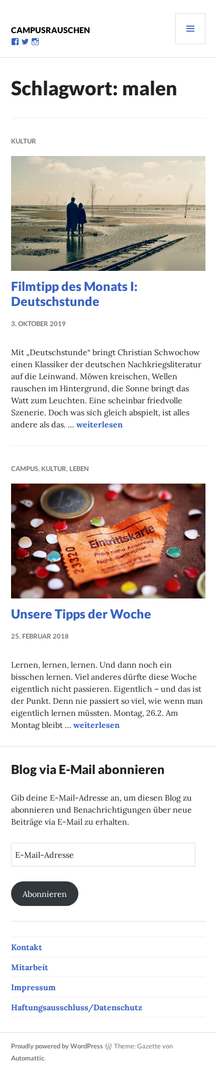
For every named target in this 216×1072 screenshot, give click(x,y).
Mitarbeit (29, 967)
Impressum (33, 987)
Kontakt (26, 947)
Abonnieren (45, 894)
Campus (24, 469)
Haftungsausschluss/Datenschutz (76, 1007)
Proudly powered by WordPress (57, 1046)
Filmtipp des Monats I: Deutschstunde (74, 293)
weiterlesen (99, 424)
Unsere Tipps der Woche (81, 613)
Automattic (27, 1058)
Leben (79, 469)
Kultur (23, 141)
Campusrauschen (50, 30)
